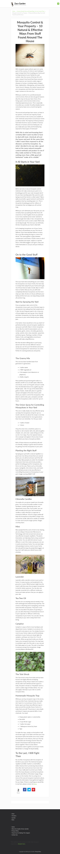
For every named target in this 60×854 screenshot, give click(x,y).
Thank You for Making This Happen (21, 833)
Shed (13, 814)
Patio (13, 820)
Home (13, 827)
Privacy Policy (15, 831)
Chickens (14, 816)
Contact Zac (15, 835)
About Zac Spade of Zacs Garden (20, 829)
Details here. (21, 844)
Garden (14, 818)
